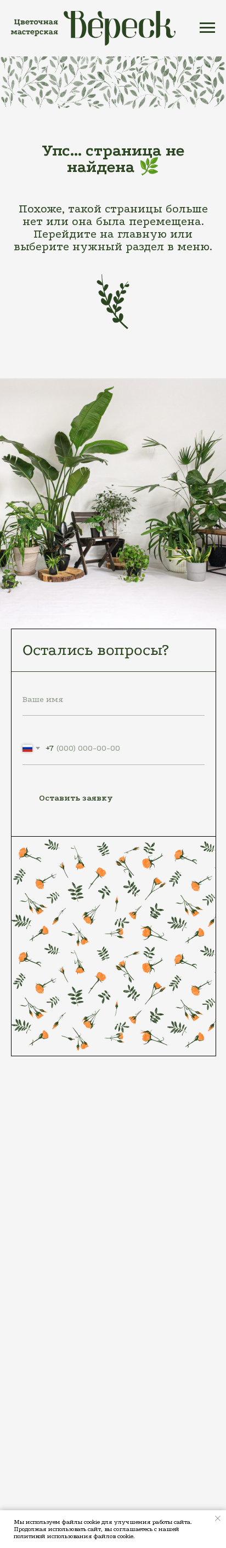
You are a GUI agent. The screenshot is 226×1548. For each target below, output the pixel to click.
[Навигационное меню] (207, 27)
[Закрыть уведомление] (217, 1518)
